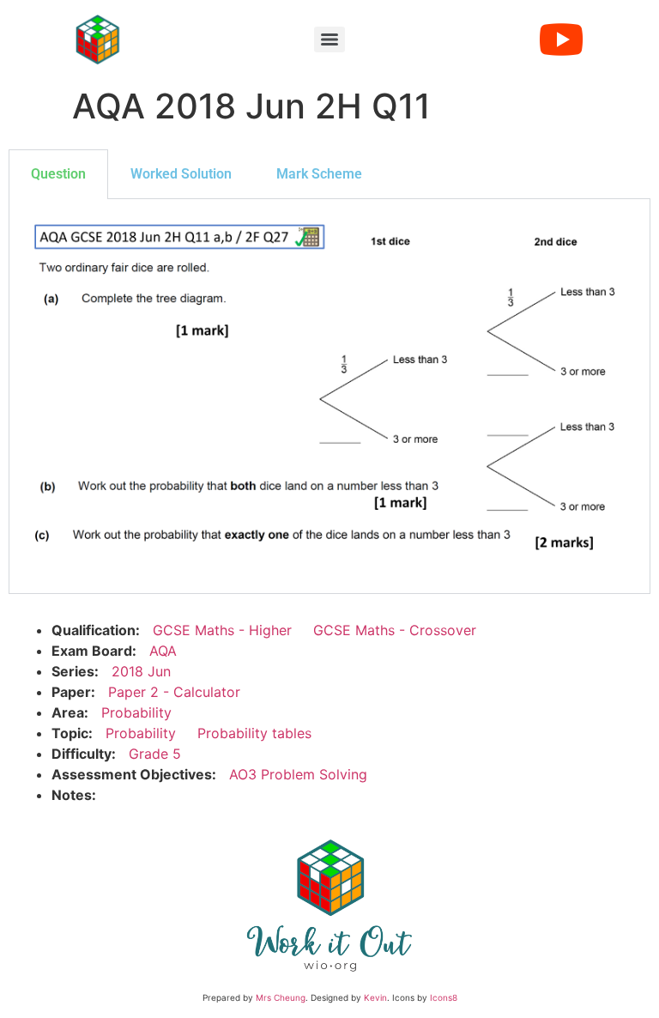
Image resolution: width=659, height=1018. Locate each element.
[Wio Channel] (561, 39)
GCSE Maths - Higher (222, 630)
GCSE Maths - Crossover (394, 630)
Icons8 (443, 997)
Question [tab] (58, 174)
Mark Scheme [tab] (319, 174)
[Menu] (329, 39)
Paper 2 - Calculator (174, 691)
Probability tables (254, 733)
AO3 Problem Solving (298, 774)
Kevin (375, 997)
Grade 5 (155, 753)
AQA (163, 650)
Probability (136, 712)
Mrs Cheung (280, 997)
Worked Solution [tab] (181, 174)
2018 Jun (141, 671)
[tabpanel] (329, 396)
